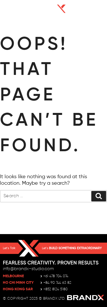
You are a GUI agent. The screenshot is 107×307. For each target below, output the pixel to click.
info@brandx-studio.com (28, 269)
